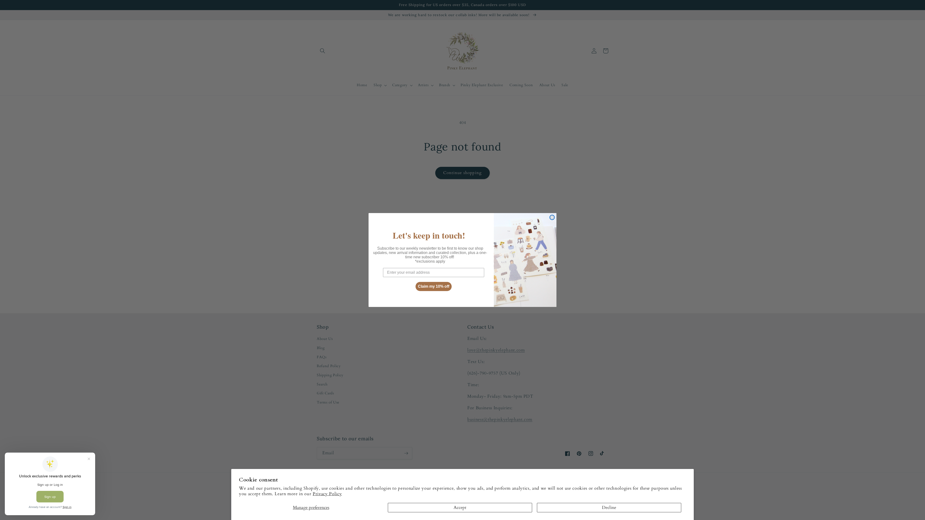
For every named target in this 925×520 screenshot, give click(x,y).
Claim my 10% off (433, 286)
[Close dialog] (552, 217)
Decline (609, 507)
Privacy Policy (327, 494)
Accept (460, 507)
